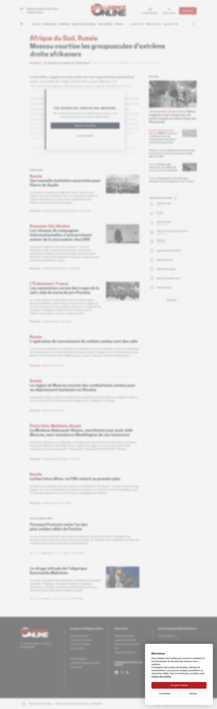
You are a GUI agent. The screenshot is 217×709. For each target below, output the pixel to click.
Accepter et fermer (179, 685)
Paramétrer (164, 693)
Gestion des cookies (161, 676)
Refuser (193, 693)
